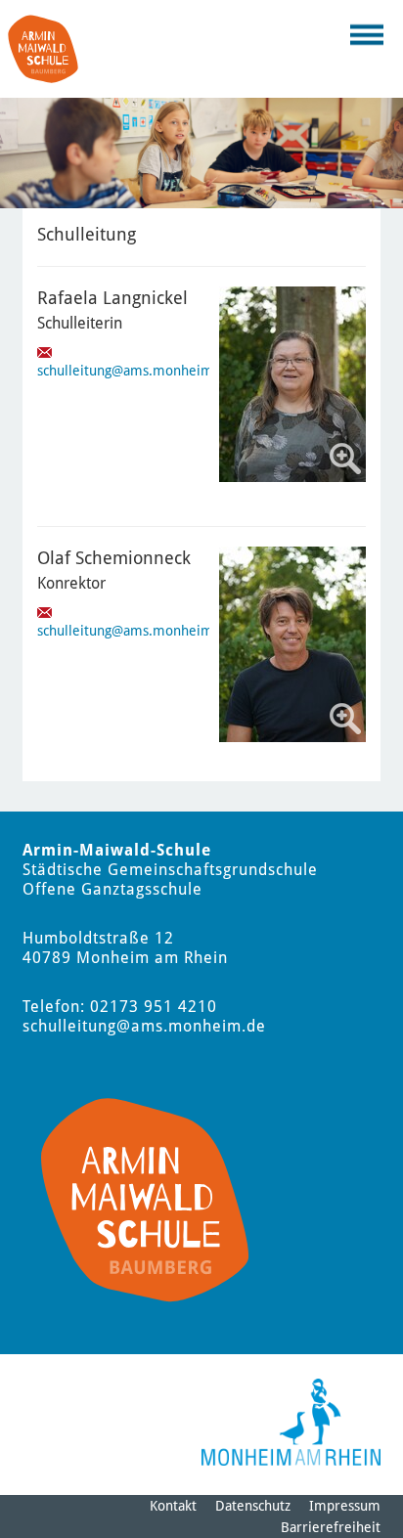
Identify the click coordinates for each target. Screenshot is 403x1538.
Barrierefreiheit (331, 1527)
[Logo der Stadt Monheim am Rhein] (291, 1422)
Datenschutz (253, 1506)
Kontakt (173, 1506)
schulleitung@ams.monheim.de (135, 370)
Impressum (345, 1506)
